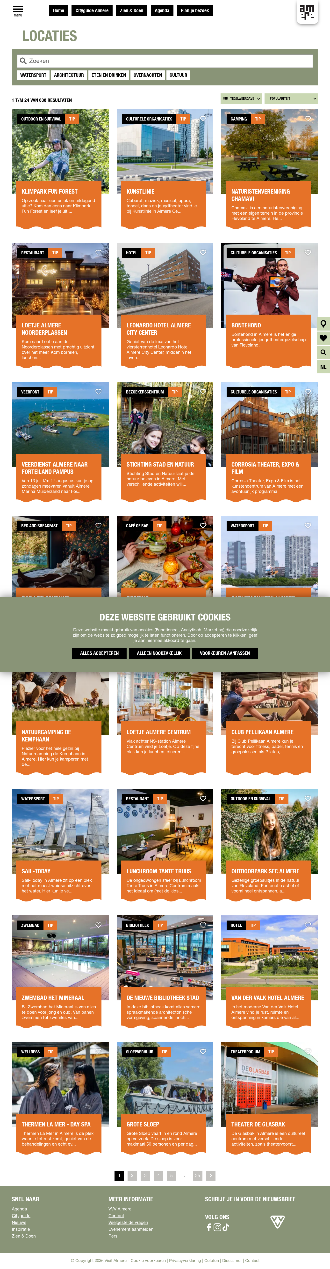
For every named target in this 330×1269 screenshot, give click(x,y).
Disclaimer (232, 1261)
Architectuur (69, 75)
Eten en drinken (109, 75)
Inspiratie (21, 1229)
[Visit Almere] (278, 1228)
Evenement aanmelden (130, 1229)
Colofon (211, 1261)
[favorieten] (323, 338)
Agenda (162, 10)
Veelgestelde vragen (128, 1223)
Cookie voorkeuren (148, 1261)
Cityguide (21, 1216)
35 (198, 1177)
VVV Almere (119, 1209)
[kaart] (323, 324)
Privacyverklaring (185, 1261)
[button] (315, 1254)
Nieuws (19, 1223)
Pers (112, 1236)
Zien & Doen (131, 10)
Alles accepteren (99, 653)
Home (58, 10)
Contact (116, 1216)
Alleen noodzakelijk (159, 653)
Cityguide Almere (92, 10)
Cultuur (178, 75)
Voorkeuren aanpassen (225, 653)
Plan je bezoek (195, 10)
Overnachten (148, 75)
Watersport (33, 75)
